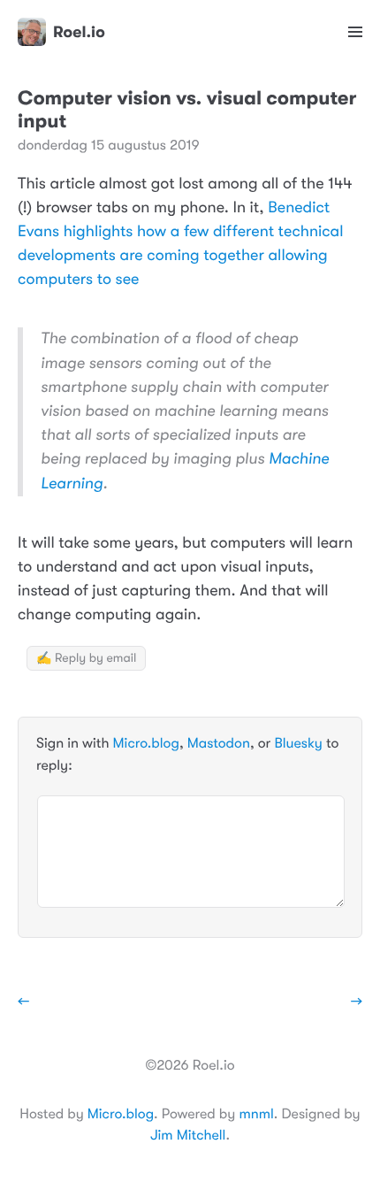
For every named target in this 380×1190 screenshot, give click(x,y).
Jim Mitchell (187, 1135)
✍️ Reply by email (86, 658)
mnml (256, 1114)
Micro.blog (146, 743)
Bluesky (298, 743)
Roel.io (79, 32)
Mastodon (218, 743)
